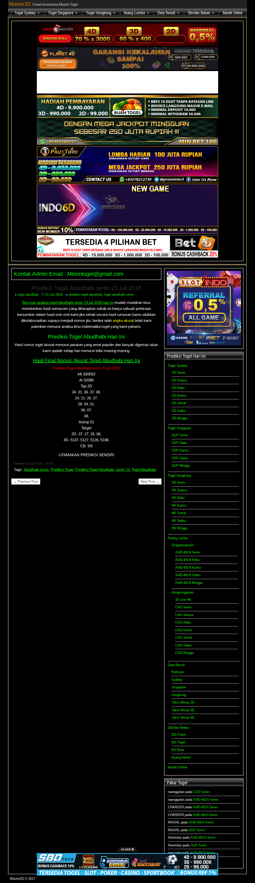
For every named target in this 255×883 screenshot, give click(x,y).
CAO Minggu (184, 653)
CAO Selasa (184, 615)
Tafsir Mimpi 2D (183, 702)
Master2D (20, 4)
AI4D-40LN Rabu (187, 560)
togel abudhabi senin (119, 294)
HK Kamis (179, 505)
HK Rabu (178, 498)
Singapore (179, 687)
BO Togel (178, 742)
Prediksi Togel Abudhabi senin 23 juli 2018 (86, 288)
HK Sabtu (179, 521)
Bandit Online (233, 12)
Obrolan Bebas (199, 12)
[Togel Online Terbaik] (127, 874)
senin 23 (122, 469)
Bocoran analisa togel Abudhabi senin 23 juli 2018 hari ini (68, 302)
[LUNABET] (127, 92)
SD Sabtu (179, 411)
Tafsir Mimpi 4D (183, 717)
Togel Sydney (25, 12)
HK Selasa (179, 490)
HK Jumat (179, 513)
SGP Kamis (180, 450)
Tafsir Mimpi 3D (183, 710)
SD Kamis (179, 395)
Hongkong (179, 695)
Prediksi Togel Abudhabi (94, 469)
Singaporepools (183, 545)
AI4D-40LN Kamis (188, 567)
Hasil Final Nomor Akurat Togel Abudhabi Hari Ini (86, 360)
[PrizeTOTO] (127, 181)
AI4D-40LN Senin (187, 552)
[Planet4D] (127, 69)
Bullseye (178, 672)
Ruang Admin (181, 757)
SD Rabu (178, 388)
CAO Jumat (183, 637)
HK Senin (178, 482)
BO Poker (179, 734)
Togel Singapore (60, 12)
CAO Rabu (183, 622)
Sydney (177, 680)
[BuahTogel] (127, 144)
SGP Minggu (181, 465)
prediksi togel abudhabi (85, 294)
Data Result (166, 12)
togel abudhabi (28, 294)
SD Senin (178, 372)
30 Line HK (183, 600)
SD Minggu (180, 418)
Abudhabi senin (36, 469)
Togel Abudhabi (143, 469)
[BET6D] (127, 256)
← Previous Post (25, 481)
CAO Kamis (183, 630)
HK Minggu (180, 528)
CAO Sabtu (183, 645)
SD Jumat (179, 403)
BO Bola (178, 750)
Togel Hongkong (98, 12)
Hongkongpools (183, 592)
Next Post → (150, 481)
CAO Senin (183, 607)
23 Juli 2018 (54, 294)
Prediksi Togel (62, 469)
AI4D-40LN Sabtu (187, 575)
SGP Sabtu (180, 458)
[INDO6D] (127, 232)
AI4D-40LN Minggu (188, 583)
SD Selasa (179, 380)
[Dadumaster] (127, 45)
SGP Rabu (179, 443)
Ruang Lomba (134, 12)
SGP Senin (180, 435)
